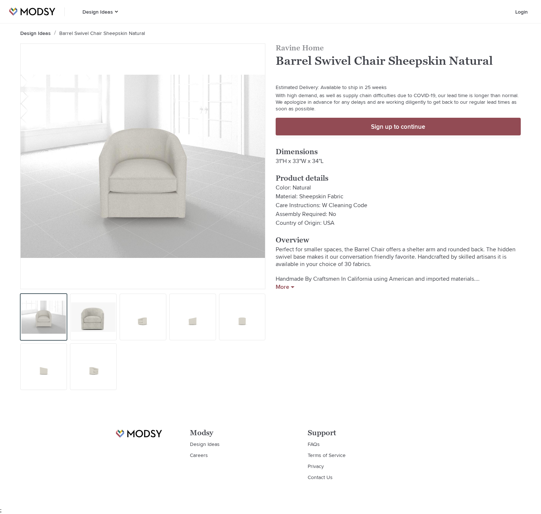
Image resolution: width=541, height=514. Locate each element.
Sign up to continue (398, 126)
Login (521, 11)
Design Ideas (97, 11)
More (282, 287)
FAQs (314, 444)
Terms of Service (327, 455)
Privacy (316, 466)
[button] (116, 12)
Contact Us (320, 477)
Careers (199, 455)
